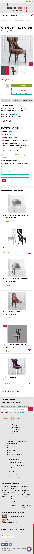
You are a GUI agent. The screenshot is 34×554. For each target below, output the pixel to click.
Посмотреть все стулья (10, 391)
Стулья (9, 134)
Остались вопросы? (8, 399)
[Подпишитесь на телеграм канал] (10, 544)
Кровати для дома (15, 495)
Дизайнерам (16, 429)
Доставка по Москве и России (17, 441)
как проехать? (15, 471)
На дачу (24, 496)
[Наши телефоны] (27, 15)
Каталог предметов (10, 15)
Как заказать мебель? (14, 448)
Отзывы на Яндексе (15, 475)
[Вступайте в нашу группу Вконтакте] (3, 544)
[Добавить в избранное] (4, 180)
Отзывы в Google (14, 477)
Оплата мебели (12, 444)
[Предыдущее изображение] (4, 50)
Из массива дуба (25, 491)
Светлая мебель (4, 495)
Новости (15, 431)
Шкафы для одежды (14, 500)
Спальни (5, 488)
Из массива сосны (25, 487)
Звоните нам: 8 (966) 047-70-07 (11, 402)
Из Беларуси (26, 494)
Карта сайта (4, 527)
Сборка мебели (12, 446)
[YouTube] (6, 544)
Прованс (11, 131)
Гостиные (5, 486)
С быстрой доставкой (25, 500)
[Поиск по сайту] (23, 15)
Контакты (15, 434)
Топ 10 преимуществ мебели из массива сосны (17, 521)
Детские (5, 490)
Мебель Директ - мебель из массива (15, 529)
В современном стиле (26, 505)
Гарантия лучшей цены (14, 454)
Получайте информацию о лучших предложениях (16, 406)
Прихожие (5, 492)
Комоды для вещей (15, 491)
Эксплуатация (11, 450)
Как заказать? (29, 1)
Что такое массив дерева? (16, 516)
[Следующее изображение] (30, 50)
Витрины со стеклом (14, 504)
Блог (8, 452)
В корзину (22, 85)
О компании (16, 427)
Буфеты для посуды (14, 487)
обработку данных (18, 412)
